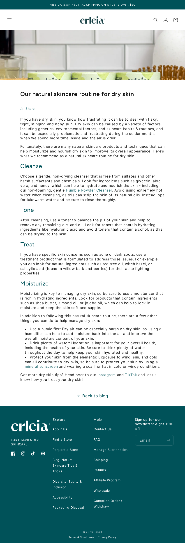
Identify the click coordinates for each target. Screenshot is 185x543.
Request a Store (65, 450)
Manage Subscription (110, 450)
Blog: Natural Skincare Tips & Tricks (65, 465)
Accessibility (63, 497)
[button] (9, 20)
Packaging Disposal (68, 507)
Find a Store (62, 439)
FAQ (97, 439)
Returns (100, 470)
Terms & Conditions (81, 537)
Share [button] (30, 108)
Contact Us (102, 429)
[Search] (156, 20)
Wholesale (102, 490)
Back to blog (95, 395)
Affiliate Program (107, 480)
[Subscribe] (168, 440)
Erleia (98, 532)
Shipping (101, 460)
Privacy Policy (107, 537)
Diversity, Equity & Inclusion (67, 484)
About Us (60, 429)
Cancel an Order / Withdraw (108, 503)
